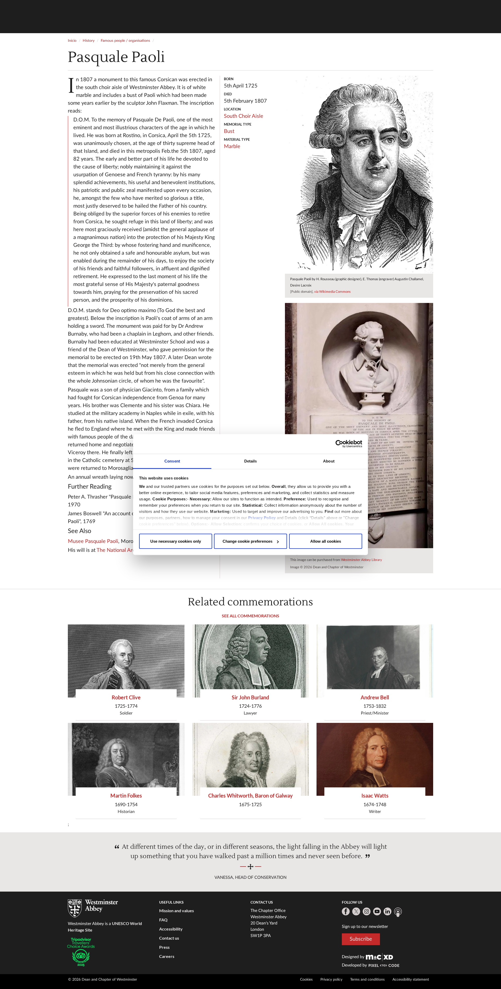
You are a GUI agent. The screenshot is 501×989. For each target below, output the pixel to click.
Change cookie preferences (247, 541)
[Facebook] (346, 911)
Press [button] (164, 947)
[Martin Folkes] (126, 759)
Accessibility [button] (171, 928)
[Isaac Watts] (375, 759)
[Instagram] (367, 911)
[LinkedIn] (387, 911)
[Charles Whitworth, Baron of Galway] (250, 759)
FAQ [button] (163, 919)
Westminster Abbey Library (361, 560)
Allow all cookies (325, 541)
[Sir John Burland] (250, 660)
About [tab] (329, 461)
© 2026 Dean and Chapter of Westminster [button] (102, 979)
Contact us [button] (169, 937)
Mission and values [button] (176, 910)
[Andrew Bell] (375, 660)
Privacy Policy (262, 517)
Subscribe (361, 938)
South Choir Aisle (243, 116)
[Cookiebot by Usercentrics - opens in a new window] (339, 444)
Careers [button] (166, 956)
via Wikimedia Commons (332, 292)
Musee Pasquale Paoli (93, 541)
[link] (379, 957)
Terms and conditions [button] (367, 979)
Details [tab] (250, 461)
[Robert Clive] (126, 660)
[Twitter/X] (356, 911)
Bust (229, 131)
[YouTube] (377, 911)
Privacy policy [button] (331, 979)
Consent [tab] (172, 461)
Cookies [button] (306, 979)
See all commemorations (250, 615)
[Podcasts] (398, 912)
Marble (232, 146)
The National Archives (122, 550)
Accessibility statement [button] (410, 979)
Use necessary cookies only (175, 541)
